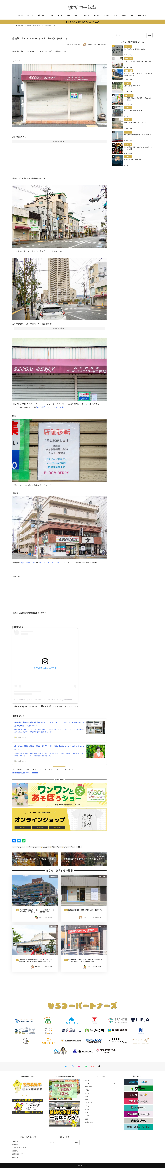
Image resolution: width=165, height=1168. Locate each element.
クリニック (85, 15)
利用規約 (15, 1144)
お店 (68, 15)
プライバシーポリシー (19, 1147)
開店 (79, 847)
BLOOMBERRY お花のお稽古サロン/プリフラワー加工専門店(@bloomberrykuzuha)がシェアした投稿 (53, 700)
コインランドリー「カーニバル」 (52, 562)
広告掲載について (17, 1154)
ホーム (20, 15)
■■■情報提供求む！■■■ (25, 772)
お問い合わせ (142, 15)
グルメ (51, 15)
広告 (132, 15)
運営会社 (15, 1151)
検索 (149, 35)
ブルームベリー (33, 847)
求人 (115, 15)
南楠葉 (45, 847)
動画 (76, 15)
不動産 (124, 15)
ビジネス (106, 15)
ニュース (30, 15)
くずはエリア (19, 847)
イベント (96, 15)
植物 (65, 847)
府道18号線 (55, 847)
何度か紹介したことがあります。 (50, 407)
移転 (72, 847)
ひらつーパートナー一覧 (19, 1095)
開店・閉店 (41, 15)
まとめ (60, 15)
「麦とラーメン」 (28, 562)
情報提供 (15, 1141)
